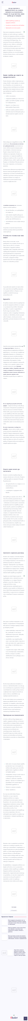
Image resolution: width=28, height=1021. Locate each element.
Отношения (14, 910)
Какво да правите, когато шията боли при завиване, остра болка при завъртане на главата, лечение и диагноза (17, 929)
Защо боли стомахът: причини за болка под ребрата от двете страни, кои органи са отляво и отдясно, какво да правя (19, 953)
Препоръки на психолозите (13, 28)
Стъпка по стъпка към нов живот (15, 25)
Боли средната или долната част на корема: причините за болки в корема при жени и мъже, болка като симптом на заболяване (17, 922)
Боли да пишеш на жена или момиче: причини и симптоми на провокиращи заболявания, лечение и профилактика (17, 937)
